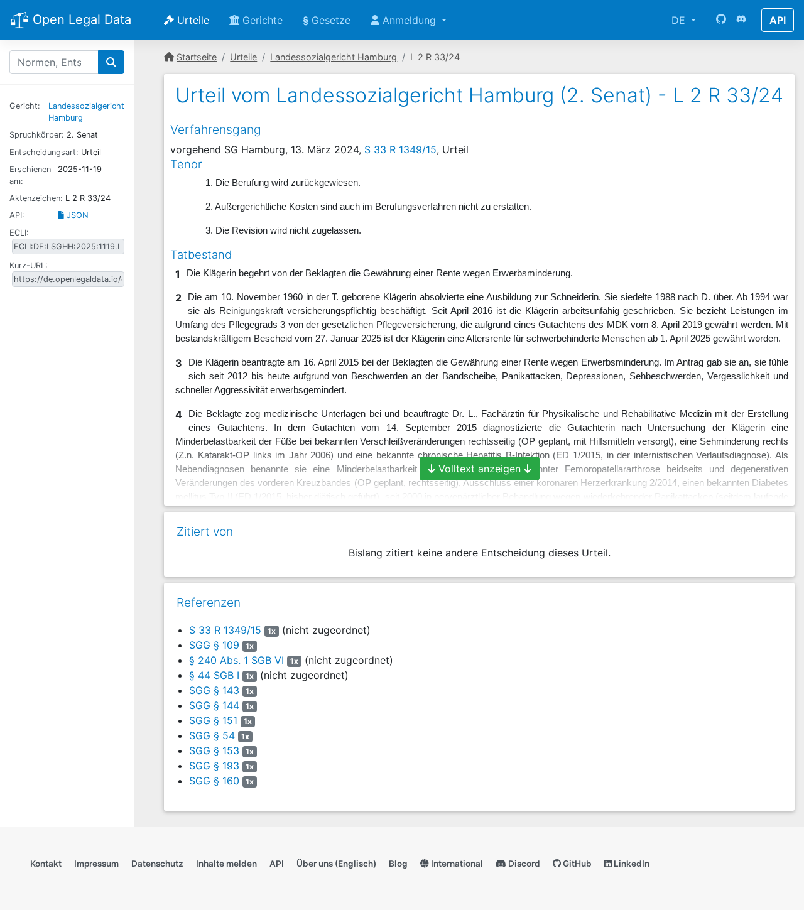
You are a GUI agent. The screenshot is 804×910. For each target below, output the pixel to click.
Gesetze (326, 20)
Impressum (96, 864)
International (456, 864)
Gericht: (24, 106)
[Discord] (741, 20)
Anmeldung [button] (409, 20)
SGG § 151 (213, 720)
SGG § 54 (212, 735)
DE (679, 20)
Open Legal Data (80, 19)
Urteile (191, 20)
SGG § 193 (214, 765)
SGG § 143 (214, 690)
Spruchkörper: (36, 134)
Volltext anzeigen (479, 468)
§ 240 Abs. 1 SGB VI (236, 660)
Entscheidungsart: (44, 152)
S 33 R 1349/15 (400, 149)
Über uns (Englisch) (336, 864)
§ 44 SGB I (214, 675)
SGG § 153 (214, 750)
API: (16, 215)
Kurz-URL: (28, 265)
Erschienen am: (30, 175)
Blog (398, 864)
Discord (523, 864)
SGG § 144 (214, 705)
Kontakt (46, 864)
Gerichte (261, 20)
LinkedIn (630, 864)
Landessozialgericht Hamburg (333, 56)
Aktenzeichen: (36, 198)
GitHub (576, 864)
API (777, 20)
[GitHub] (721, 20)
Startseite (197, 56)
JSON (76, 215)
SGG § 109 (214, 645)
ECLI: (19, 232)
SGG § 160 (214, 780)
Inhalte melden (226, 864)
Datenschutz (157, 864)
